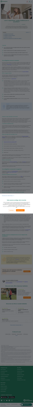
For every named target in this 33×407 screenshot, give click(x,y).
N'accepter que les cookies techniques (7, 195)
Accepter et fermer (20, 210)
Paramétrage (11, 210)
